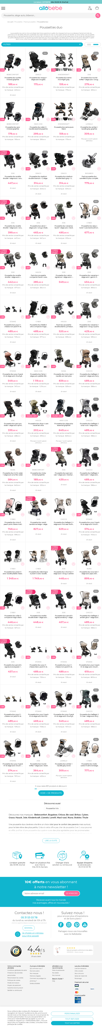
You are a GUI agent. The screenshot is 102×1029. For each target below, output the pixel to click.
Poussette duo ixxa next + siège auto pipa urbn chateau (89, 573)
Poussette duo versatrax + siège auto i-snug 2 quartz (89, 326)
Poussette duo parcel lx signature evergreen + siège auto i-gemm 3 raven (13, 667)
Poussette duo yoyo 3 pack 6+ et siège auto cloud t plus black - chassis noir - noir (89, 525)
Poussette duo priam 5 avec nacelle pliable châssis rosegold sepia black (13, 573)
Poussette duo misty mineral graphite (38, 474)
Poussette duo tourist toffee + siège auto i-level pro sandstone (38, 765)
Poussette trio (52, 808)
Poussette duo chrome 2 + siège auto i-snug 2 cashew (64, 573)
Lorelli (53, 817)
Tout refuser (72, 1019)
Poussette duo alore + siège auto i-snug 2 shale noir (38, 227)
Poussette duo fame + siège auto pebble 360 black (38, 376)
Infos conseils (79, 971)
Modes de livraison (13, 983)
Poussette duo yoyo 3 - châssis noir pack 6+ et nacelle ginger (63, 667)
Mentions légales (35, 976)
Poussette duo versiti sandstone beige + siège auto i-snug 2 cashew (38, 524)
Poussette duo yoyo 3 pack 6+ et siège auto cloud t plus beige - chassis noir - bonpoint (89, 667)
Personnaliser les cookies (15, 978)
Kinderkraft (34, 817)
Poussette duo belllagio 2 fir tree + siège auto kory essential (89, 716)
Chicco (61, 815)
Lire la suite (51, 840)
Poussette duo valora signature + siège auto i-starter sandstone (64, 277)
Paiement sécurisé (81, 982)
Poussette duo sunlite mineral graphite (13, 78)
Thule (85, 817)
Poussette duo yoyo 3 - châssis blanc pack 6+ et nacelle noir (38, 667)
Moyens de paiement (14, 985)
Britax (78, 815)
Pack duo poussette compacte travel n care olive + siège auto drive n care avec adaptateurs (38, 278)
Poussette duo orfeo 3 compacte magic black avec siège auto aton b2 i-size (12, 618)
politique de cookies (14, 1024)
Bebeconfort (40, 815)
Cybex (85, 815)
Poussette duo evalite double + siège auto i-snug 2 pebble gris (13, 227)
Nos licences (56, 975)
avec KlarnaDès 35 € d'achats (40, 865)
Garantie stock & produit (15, 988)
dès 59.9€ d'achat (17, 864)
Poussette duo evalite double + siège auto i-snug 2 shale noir (13, 178)
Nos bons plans (35, 971)
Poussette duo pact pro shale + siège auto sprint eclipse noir (13, 425)
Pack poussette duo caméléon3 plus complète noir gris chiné (89, 178)
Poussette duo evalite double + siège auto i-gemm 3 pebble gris (13, 277)
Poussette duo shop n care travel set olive (38, 424)
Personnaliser (72, 1013)
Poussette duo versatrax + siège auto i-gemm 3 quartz (89, 277)
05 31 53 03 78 (85, 867)
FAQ (53, 981)
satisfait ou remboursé (62, 864)
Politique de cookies (13, 980)
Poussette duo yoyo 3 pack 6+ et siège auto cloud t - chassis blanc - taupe (13, 765)
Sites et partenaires (58, 970)
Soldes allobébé (35, 983)
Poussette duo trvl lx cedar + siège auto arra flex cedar (13, 474)
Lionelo (45, 817)
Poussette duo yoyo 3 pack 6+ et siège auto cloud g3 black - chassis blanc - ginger (13, 376)
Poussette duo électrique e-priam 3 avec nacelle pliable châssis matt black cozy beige (38, 574)
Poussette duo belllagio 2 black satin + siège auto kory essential (89, 475)
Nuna (70, 817)
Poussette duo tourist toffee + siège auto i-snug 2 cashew (89, 79)
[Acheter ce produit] (22, 69)
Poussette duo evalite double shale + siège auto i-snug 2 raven (38, 617)
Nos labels (55, 973)
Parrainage (78, 978)
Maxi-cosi (62, 817)
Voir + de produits (51, 793)
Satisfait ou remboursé (14, 990)
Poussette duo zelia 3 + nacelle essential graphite (38, 128)
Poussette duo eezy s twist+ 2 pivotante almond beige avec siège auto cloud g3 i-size (89, 228)
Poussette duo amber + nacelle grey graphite (89, 128)
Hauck (19, 817)
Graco (12, 817)
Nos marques (34, 973)
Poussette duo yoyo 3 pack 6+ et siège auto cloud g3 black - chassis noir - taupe (64, 716)
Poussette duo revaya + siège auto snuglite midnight (38, 79)
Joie (25, 817)
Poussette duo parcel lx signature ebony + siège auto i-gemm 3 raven (64, 617)
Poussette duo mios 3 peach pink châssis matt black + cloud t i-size (13, 524)
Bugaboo (52, 815)
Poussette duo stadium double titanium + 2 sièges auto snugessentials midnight (38, 179)
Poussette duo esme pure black (63, 128)
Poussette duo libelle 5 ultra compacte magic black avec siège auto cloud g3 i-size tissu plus (38, 327)
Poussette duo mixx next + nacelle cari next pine (64, 375)
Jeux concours (79, 973)
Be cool (70, 815)
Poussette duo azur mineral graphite (12, 128)
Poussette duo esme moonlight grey (63, 78)
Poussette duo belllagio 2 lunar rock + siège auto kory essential (89, 425)
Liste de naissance (80, 968)
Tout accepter (72, 1023)
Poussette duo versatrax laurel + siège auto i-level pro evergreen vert (64, 227)
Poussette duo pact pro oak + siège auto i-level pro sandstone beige (64, 475)
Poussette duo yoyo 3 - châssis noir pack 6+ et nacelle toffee (12, 716)
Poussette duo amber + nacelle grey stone (64, 765)
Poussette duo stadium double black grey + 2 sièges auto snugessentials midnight (64, 179)
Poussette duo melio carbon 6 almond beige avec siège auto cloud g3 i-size (89, 766)
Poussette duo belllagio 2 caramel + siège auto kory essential (89, 376)
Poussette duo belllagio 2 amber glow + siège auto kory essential (89, 617)
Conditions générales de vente (17, 970)
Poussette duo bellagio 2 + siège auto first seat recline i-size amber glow (64, 524)
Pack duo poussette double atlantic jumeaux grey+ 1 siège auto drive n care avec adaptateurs (63, 327)
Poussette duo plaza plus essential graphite (63, 424)
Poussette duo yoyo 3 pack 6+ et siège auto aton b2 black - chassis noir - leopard (38, 717)
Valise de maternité (81, 976)
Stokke (77, 817)
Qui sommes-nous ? (36, 968)
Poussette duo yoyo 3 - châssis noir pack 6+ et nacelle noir (12, 326)
